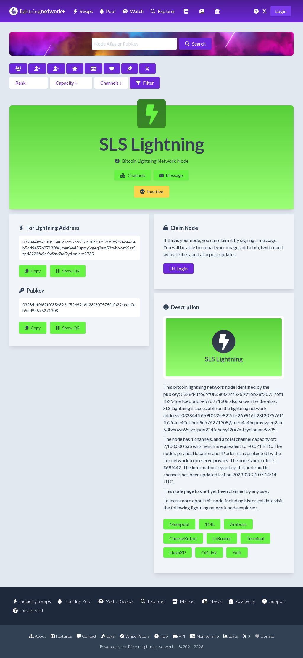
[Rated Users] (74, 68)
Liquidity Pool (77, 601)
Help (164, 635)
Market (187, 601)
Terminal (255, 538)
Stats (233, 635)
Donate (267, 635)
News (215, 601)
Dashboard (31, 610)
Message (174, 175)
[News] (202, 11)
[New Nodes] (37, 68)
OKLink (209, 552)
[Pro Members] (93, 68)
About (40, 635)
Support (277, 601)
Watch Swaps (119, 601)
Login (280, 11)
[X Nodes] (147, 68)
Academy (245, 601)
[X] (265, 11)
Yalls (237, 552)
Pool (110, 11)
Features (64, 635)
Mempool (179, 524)
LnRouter (221, 538)
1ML (210, 524)
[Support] (257, 11)
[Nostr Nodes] (129, 68)
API (182, 635)
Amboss (238, 524)
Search (199, 43)
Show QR (71, 270)
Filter (148, 83)
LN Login (178, 268)
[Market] (186, 11)
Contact (89, 635)
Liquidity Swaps (35, 601)
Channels (136, 175)
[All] (18, 68)
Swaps (86, 11)
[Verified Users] (56, 68)
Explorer (166, 11)
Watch (137, 11)
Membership (207, 635)
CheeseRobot (183, 538)
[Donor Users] (112, 68)
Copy (36, 270)
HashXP (177, 552)
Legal (111, 635)
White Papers (137, 635)
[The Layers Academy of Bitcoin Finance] (217, 11)
